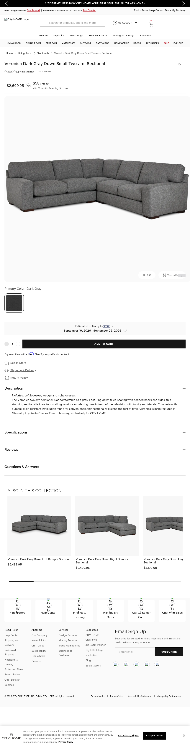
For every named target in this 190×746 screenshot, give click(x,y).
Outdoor (85, 43)
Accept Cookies (154, 735)
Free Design (76, 35)
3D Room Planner (98, 35)
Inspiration (58, 35)
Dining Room (33, 43)
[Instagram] (115, 664)
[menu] (95, 43)
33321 (106, 326)
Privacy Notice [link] (98, 696)
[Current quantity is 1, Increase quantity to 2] (18, 344)
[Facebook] (126, 664)
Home (9, 53)
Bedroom (51, 43)
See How (63, 88)
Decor (137, 43)
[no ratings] (10, 71)
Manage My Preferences (169, 696)
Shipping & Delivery (23, 370)
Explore (178, 43)
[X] (136, 664)
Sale (166, 43)
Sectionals (43, 53)
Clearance (145, 35)
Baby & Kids (102, 43)
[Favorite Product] (179, 64)
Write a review (26, 71)
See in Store (18, 363)
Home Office (121, 43)
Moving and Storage (123, 35)
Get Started (33, 10)
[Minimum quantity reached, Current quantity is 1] (6, 344)
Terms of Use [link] (116, 696)
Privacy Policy (65, 742)
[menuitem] (14, 43)
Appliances (152, 43)
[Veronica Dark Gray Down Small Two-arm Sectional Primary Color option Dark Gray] (14, 303)
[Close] (184, 735)
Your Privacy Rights (128, 735)
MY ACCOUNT (128, 23)
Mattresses (68, 43)
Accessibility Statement (140, 696)
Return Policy (19, 378)
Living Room (14, 43)
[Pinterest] (146, 664)
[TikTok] (157, 664)
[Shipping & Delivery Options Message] (124, 330)
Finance (43, 35)
